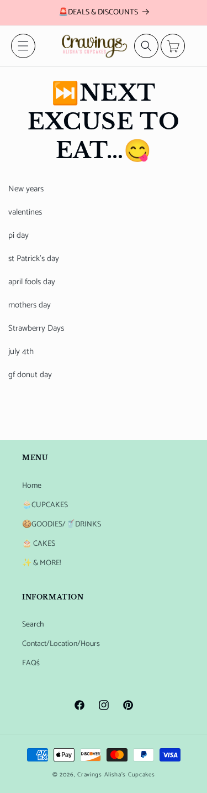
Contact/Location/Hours (61, 644)
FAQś (31, 663)
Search (33, 624)
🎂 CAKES (38, 544)
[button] (23, 46)
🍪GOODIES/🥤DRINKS (61, 524)
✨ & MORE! (41, 563)
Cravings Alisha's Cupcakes (116, 775)
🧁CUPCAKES (45, 505)
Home (31, 485)
